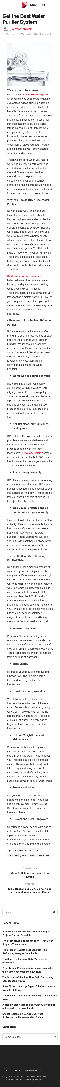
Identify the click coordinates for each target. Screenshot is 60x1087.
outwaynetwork (22, 29)
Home (5, 1070)
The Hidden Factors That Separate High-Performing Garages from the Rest (25, 951)
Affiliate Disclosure (33, 1070)
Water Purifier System (39, 855)
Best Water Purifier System (26, 850)
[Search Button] (54, 912)
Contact (16, 1070)
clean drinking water (17, 855)
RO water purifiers (31, 453)
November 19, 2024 (15, 34)
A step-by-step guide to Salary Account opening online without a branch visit (28, 1006)
